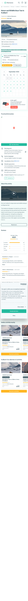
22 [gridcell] (7, 88)
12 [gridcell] (20, 81)
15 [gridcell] (7, 84)
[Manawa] (8, 3)
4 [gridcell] (17, 78)
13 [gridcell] (23, 81)
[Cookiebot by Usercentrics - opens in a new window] (20, 284)
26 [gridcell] (20, 88)
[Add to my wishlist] (26, 21)
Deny (14, 315)
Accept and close (14, 311)
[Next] (23, 71)
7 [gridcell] (4, 81)
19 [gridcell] (20, 84)
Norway (12, 6)
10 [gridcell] (14, 81)
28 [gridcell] (4, 91)
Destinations (6, 6)
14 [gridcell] (4, 84)
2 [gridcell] (10, 78)
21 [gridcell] (4, 88)
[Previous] (4, 71)
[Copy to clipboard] (25, 152)
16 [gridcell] (10, 84)
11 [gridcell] (17, 81)
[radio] (14, 60)
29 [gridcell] (7, 91)
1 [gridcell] (7, 78)
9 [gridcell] (10, 81)
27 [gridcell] (23, 88)
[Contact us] (22, 2)
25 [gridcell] (17, 88)
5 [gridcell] (20, 78)
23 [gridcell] (10, 88)
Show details (21, 306)
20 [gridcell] (23, 84)
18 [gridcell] (17, 84)
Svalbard (17, 6)
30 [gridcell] (10, 91)
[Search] (19, 2)
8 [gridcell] (7, 81)
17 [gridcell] (14, 84)
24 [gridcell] (14, 88)
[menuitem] (25, 2)
